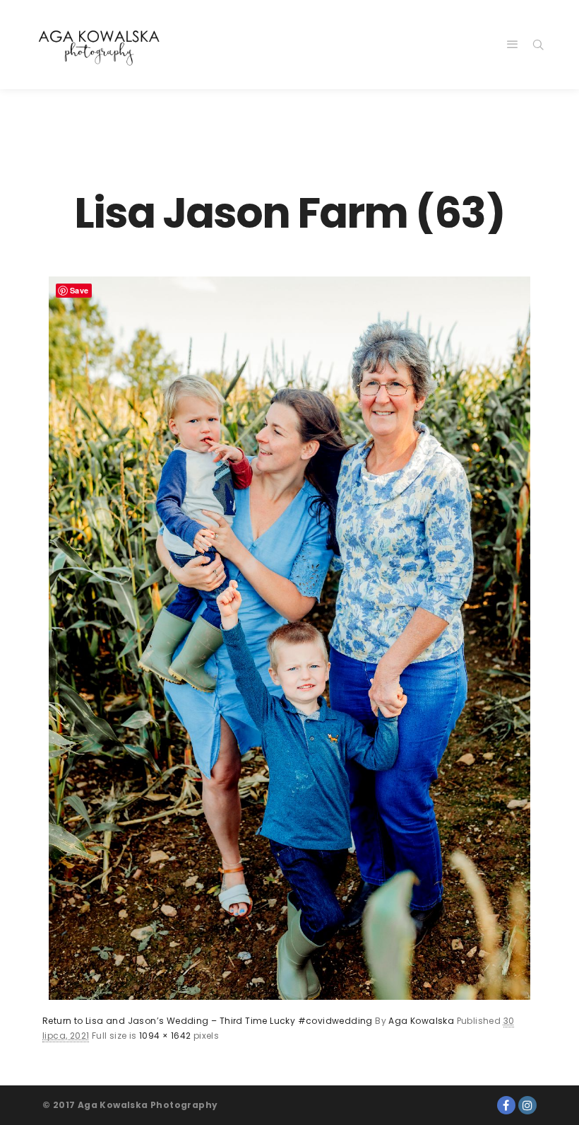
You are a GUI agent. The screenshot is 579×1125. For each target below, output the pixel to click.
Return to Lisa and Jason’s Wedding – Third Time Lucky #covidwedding (207, 1021)
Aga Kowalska (421, 1021)
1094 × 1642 (165, 1036)
